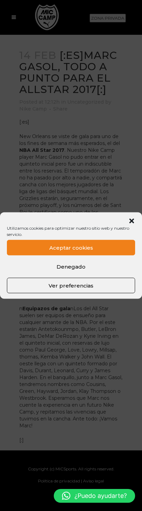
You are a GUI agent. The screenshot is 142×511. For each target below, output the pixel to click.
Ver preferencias (71, 285)
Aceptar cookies (71, 247)
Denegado (71, 266)
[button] (131, 221)
